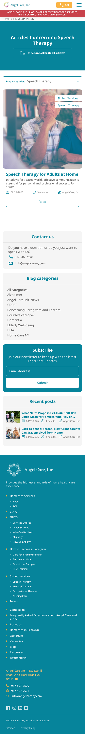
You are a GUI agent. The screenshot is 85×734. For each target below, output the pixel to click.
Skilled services (20, 576)
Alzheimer (14, 294)
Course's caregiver (21, 315)
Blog (13, 18)
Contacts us (17, 610)
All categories (17, 290)
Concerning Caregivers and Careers (33, 310)
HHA (10, 330)
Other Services (21, 527)
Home (6, 18)
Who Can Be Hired (23, 532)
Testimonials (18, 658)
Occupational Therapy (25, 591)
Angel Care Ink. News (23, 300)
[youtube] (26, 708)
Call (67, 5)
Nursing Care (20, 596)
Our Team (16, 635)
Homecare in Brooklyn (24, 630)
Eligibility (18, 537)
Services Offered (22, 522)
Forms (14, 601)
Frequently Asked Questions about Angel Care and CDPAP (43, 617)
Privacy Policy (28, 728)
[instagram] (14, 708)
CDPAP (12, 305)
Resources (17, 652)
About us (16, 624)
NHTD (14, 517)
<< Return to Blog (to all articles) (46, 53)
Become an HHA (22, 559)
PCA (15, 506)
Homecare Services (22, 496)
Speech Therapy (22, 581)
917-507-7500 (24, 257)
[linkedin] (20, 708)
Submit (42, 383)
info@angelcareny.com (30, 263)
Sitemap (10, 728)
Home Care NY (18, 335)
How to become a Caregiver (28, 549)
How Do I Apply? (22, 541)
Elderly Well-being (20, 325)
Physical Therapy (22, 586)
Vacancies (16, 641)
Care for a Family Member (27, 554)
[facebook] (8, 708)
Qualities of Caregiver (25, 564)
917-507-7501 (20, 691)
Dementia (14, 320)
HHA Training (20, 569)
